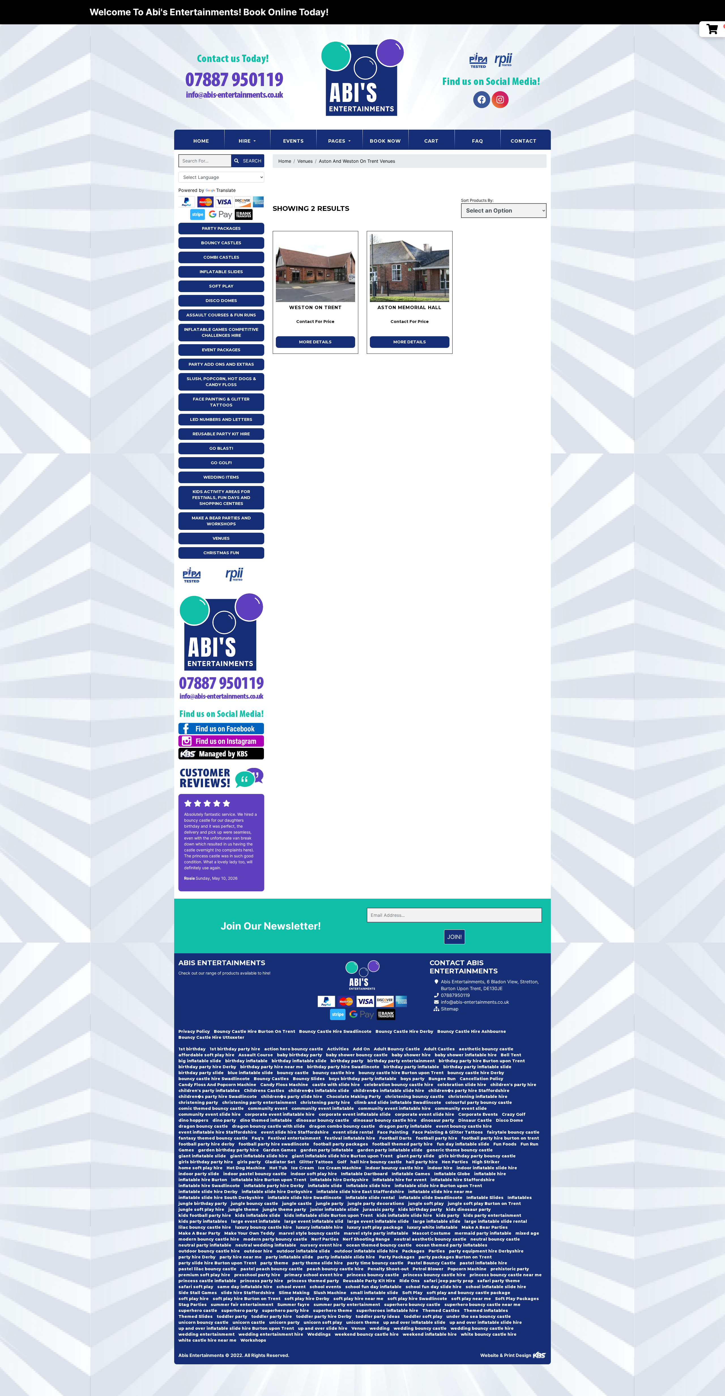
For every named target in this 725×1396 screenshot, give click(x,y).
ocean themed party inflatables (451, 1245)
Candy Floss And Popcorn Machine (217, 1084)
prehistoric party (510, 1268)
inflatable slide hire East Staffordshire (360, 1191)
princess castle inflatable (207, 1280)
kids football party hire (204, 1215)
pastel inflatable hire (483, 1263)
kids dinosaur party (468, 1209)
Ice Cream (302, 1167)
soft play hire (193, 1298)
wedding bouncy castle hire (482, 1328)
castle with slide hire (336, 1084)
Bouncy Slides (309, 1078)
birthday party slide (201, 1072)
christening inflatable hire (478, 1096)
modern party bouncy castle (275, 1239)
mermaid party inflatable (483, 1233)
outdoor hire (258, 1251)
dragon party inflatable (405, 1126)
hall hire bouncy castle (376, 1161)
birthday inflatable (246, 1060)
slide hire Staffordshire (248, 1292)
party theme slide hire (317, 1263)
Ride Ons (409, 1280)
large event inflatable (255, 1221)
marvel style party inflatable (376, 1233)
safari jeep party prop (448, 1280)
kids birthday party (420, 1209)
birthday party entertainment (401, 1060)
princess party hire (261, 1280)
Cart (431, 141)
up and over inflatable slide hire (485, 1322)
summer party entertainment (347, 1304)
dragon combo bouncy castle (342, 1126)
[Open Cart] (712, 29)
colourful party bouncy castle (478, 1102)
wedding (380, 1328)
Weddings (319, 1334)
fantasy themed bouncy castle (213, 1138)
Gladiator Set (280, 1161)
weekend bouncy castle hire (367, 1334)
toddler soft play (423, 1316)
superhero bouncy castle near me (482, 1304)
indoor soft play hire (314, 1173)
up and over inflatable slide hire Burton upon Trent (236, 1328)
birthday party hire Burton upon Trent (482, 1060)
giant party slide (415, 1156)
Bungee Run (442, 1078)
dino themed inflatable (266, 1120)
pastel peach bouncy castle (271, 1268)
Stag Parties (192, 1304)
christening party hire (325, 1102)
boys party (412, 1078)
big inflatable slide (199, 1060)
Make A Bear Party (199, 1233)
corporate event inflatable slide (355, 1114)
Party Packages (221, 228)
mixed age (527, 1233)
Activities (338, 1049)
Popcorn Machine (467, 1268)
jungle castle (297, 1203)
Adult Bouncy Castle (397, 1049)
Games (186, 1150)
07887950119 (455, 995)
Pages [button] (337, 141)
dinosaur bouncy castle (322, 1120)
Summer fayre (293, 1304)
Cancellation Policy (481, 1078)
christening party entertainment (259, 1102)
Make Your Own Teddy (249, 1233)
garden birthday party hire (228, 1150)
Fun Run (529, 1144)
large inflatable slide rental (495, 1221)
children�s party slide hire (291, 1096)
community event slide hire (209, 1114)
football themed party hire (402, 1144)
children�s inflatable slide (318, 1090)
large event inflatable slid (313, 1221)
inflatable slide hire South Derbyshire (221, 1197)
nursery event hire (321, 1245)
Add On (361, 1049)
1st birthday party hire (235, 1049)
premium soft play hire (204, 1274)
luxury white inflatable (432, 1227)
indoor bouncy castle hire (394, 1167)
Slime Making (294, 1292)
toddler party (232, 1316)
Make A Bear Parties (485, 1227)
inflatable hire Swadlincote (209, 1185)
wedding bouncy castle (420, 1328)
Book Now (385, 141)
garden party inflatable (326, 1150)
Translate (226, 190)
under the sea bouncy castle (478, 1316)
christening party (198, 1102)
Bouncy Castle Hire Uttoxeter (211, 1037)
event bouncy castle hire (464, 1126)
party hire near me (240, 1257)
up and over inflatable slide (414, 1322)
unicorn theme (362, 1322)
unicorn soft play (323, 1322)
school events (325, 1286)
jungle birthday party (202, 1203)
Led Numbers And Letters (221, 419)
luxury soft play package (375, 1227)
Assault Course (255, 1054)
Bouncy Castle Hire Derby (404, 1031)
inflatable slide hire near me (440, 1191)
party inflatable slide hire (346, 1257)
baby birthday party (299, 1054)
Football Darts (395, 1138)
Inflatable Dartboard (364, 1173)
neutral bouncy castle (495, 1239)
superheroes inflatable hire (387, 1310)
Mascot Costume (431, 1233)
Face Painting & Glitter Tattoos (221, 402)
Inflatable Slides (221, 271)
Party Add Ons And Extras (221, 364)
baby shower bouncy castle (357, 1054)
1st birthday (192, 1049)
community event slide (461, 1108)
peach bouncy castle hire (335, 1268)
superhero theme (332, 1310)
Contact (524, 141)
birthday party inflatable (411, 1066)
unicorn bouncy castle (203, 1322)
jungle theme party (284, 1209)
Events (293, 141)
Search (251, 161)
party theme (274, 1263)
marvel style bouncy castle (309, 1233)
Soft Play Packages (517, 1298)
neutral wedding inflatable (265, 1245)
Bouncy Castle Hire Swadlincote (335, 1031)
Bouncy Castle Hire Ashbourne (471, 1031)
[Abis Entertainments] (362, 77)
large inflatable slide (436, 1221)
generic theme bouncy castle (460, 1150)
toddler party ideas (377, 1316)
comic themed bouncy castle (211, 1108)
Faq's (258, 1138)
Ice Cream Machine (339, 1167)
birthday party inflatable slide (477, 1066)
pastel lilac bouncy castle (207, 1268)
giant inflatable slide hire (259, 1156)
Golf (341, 1161)
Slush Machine (330, 1292)
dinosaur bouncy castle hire (385, 1120)
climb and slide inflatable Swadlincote (397, 1102)
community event (267, 1108)
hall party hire (422, 1161)
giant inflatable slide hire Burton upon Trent (342, 1156)
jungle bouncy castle (254, 1203)
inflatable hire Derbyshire (339, 1179)
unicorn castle (249, 1322)
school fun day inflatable (373, 1286)
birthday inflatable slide (299, 1060)
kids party (447, 1215)
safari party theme (498, 1280)
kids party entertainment (492, 1215)
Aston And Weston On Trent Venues (357, 161)
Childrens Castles (264, 1090)
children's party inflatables (209, 1090)
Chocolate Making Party (353, 1096)
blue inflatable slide (250, 1072)
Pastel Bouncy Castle (432, 1263)
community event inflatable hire (394, 1108)
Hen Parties (455, 1161)
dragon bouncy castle (203, 1126)
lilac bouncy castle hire (204, 1227)
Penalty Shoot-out (388, 1268)
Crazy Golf (513, 1114)
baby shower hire (411, 1054)
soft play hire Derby (306, 1298)
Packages (413, 1251)
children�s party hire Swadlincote (217, 1096)
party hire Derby (197, 1257)
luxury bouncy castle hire (263, 1227)
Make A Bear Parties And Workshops (221, 520)
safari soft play (195, 1286)
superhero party (239, 1310)
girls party (249, 1161)
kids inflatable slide (257, 1215)
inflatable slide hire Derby (208, 1191)
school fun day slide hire (434, 1286)
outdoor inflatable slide (303, 1251)
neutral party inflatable (204, 1245)
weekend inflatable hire (430, 1334)
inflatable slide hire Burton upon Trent (438, 1185)
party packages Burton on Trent (455, 1257)
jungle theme (243, 1209)
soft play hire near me (358, 1298)
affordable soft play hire (206, 1054)
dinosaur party (437, 1120)
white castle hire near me (207, 1340)
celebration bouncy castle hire (398, 1084)
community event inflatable (322, 1108)
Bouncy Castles (221, 242)
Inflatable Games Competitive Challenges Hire (221, 332)
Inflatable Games (411, 1173)
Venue (358, 1328)
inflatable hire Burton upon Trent (268, 1179)
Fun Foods (505, 1144)
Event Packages (221, 349)
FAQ (477, 141)
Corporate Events (478, 1114)
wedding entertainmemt (206, 1334)
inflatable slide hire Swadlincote (305, 1197)
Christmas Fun (221, 552)
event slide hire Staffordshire (295, 1132)
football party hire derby (206, 1144)
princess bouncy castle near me (506, 1274)
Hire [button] (245, 141)
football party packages (340, 1144)
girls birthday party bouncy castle (477, 1156)
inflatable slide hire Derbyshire (277, 1191)
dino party (224, 1120)
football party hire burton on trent (500, 1138)
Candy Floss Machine (284, 1084)
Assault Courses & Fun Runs (221, 315)
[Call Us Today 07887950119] (221, 682)
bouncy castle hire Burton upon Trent (401, 1072)
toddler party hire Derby (323, 1316)
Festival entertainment (294, 1138)
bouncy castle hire (334, 1072)
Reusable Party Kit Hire (221, 433)
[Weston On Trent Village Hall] (315, 268)
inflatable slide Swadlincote (430, 1197)
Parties (436, 1251)
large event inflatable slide (378, 1221)
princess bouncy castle (373, 1274)
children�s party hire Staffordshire (468, 1090)
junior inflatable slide (334, 1209)
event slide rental (353, 1132)
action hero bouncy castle (293, 1049)
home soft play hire (200, 1167)
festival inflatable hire (350, 1138)
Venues (221, 538)
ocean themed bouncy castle (379, 1245)
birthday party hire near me (271, 1066)
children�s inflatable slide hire (388, 1090)
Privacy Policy (194, 1031)
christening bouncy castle (414, 1096)
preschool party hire (257, 1274)
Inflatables (520, 1197)
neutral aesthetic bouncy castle (430, 1239)
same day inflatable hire (244, 1286)
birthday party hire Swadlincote (343, 1066)
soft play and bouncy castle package (468, 1292)
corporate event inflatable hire (280, 1114)
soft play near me (471, 1298)
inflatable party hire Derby (274, 1185)
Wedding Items (221, 477)
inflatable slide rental (370, 1197)
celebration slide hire (461, 1084)
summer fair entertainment (242, 1304)
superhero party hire (285, 1310)
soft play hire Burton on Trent (246, 1298)
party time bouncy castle (375, 1263)
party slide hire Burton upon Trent (217, 1263)
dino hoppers (193, 1120)
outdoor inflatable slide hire (366, 1251)
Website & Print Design (506, 1355)
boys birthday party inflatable (362, 1078)
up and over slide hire (322, 1328)
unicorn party (284, 1322)
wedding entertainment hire (270, 1334)
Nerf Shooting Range (366, 1239)
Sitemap (450, 1009)
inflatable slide (325, 1185)
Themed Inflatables (486, 1310)
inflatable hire (490, 1173)
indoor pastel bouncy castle (255, 1173)
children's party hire (513, 1084)
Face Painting (392, 1132)
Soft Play (221, 286)
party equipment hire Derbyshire (486, 1251)
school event (291, 1286)
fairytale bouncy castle (513, 1132)
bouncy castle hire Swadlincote (214, 1078)
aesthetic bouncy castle (486, 1049)
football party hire (436, 1138)
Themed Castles (441, 1310)
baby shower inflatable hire (466, 1054)
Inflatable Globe (452, 1173)
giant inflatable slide (202, 1156)
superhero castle (197, 1310)
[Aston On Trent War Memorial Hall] (409, 268)
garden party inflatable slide (390, 1150)
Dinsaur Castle (475, 1120)
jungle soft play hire (201, 1209)
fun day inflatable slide (463, 1144)
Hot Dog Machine (246, 1167)
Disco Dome (509, 1120)
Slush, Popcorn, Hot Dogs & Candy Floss (221, 381)
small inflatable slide (374, 1292)
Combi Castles (221, 257)
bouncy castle (293, 1072)
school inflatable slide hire (496, 1286)
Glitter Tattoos (316, 1161)
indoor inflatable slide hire (487, 1167)
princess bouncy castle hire (434, 1274)
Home (208, 141)
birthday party (346, 1060)
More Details (315, 341)
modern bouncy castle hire (208, 1239)
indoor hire (440, 1167)
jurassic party (378, 1209)
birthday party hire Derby (207, 1066)
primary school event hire (313, 1274)
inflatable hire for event (399, 1179)
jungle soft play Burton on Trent (484, 1203)
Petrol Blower (428, 1268)
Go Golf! (221, 462)
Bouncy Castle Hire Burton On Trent (254, 1031)
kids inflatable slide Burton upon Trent (328, 1215)
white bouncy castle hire (489, 1334)
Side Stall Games (197, 1292)
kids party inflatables (202, 1221)
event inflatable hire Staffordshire (217, 1132)
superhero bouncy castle (412, 1304)
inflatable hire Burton (202, 1179)
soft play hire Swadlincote (417, 1298)
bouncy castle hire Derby (475, 1072)
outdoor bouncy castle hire (209, 1251)
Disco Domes (221, 300)
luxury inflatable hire (319, 1227)
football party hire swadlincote (273, 1144)
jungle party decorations (375, 1203)
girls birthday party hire (205, 1161)
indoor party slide (198, 1173)
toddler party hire (271, 1316)
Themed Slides (195, 1316)
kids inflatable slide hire (404, 1215)
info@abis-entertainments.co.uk (475, 1002)
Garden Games (279, 1150)
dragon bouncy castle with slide (268, 1126)
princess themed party (313, 1280)
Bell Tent (511, 1054)
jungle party (330, 1203)
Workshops (253, 1340)
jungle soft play (426, 1203)
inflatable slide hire (368, 1185)
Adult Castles (439, 1049)
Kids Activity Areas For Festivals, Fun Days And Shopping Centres (221, 497)
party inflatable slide (289, 1257)
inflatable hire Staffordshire (462, 1179)
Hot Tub (278, 1167)
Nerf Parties (325, 1239)
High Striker (486, 1161)
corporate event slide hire (424, 1114)
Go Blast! (221, 448)
